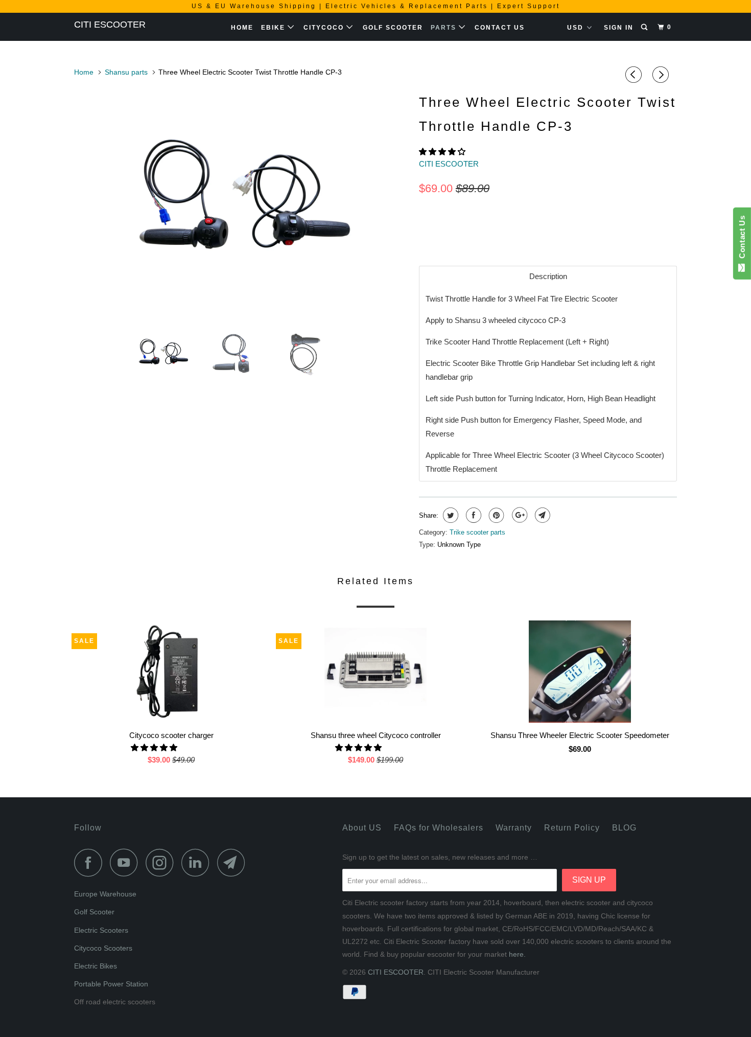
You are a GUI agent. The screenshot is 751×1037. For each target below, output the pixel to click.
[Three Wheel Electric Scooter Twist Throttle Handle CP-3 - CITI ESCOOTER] (241, 203)
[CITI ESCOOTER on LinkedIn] (198, 862)
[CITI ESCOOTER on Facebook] (91, 862)
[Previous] (635, 74)
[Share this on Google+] (518, 515)
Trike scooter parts (477, 532)
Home (242, 27)
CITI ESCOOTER (110, 24)
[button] (443, 151)
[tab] (548, 276)
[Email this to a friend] (541, 515)
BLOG (624, 827)
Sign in (618, 27)
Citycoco (324, 27)
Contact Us (500, 27)
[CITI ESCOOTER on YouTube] (127, 862)
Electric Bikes (95, 966)
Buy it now (620, 229)
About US (362, 827)
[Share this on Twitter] (449, 515)
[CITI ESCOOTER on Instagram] (162, 862)
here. (517, 954)
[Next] (662, 74)
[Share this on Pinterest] (495, 515)
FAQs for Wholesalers (438, 827)
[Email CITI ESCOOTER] (234, 862)
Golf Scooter (393, 27)
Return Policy (572, 827)
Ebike (274, 27)
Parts (445, 27)
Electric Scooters (101, 930)
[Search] (645, 27)
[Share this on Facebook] (472, 515)
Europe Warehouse (105, 894)
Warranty (514, 827)
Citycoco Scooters (103, 948)
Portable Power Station (111, 984)
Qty (426, 211)
